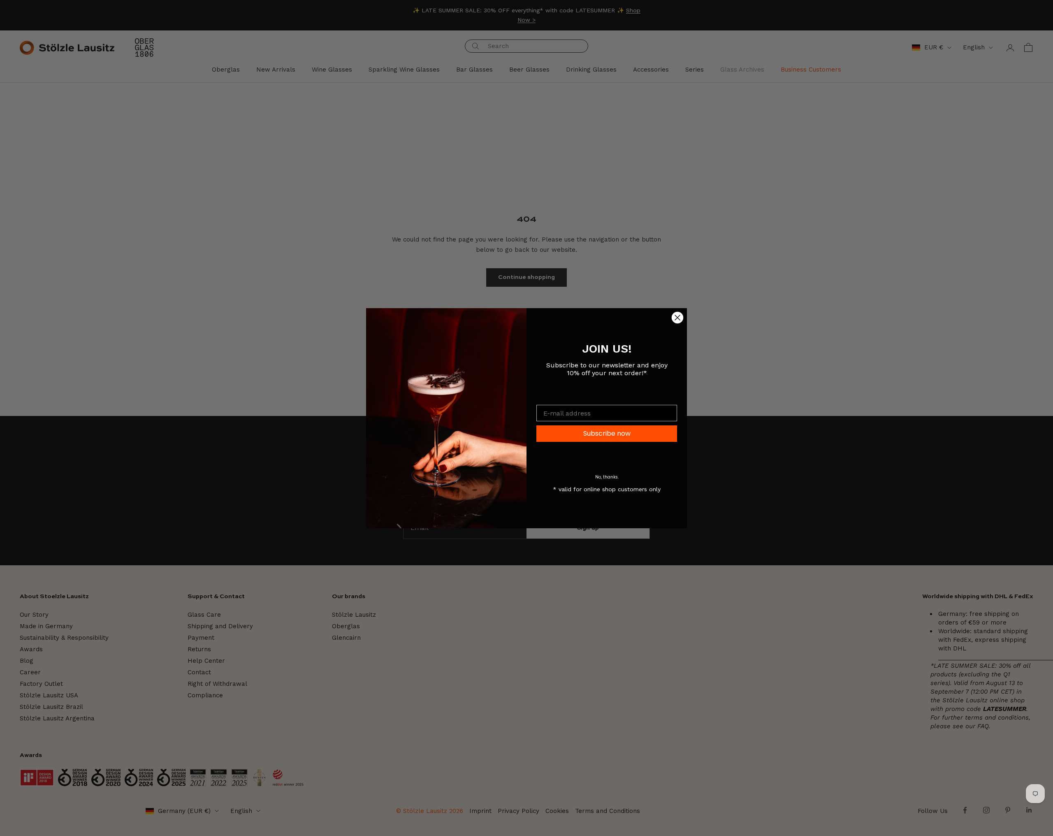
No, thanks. (607, 477)
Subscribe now (607, 433)
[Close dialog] (677, 317)
